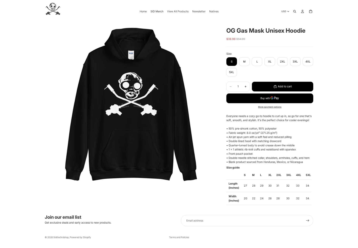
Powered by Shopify (80, 237)
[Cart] (311, 11)
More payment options (269, 107)
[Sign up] (308, 220)
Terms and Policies (179, 237)
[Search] (295, 11)
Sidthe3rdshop (61, 237)
